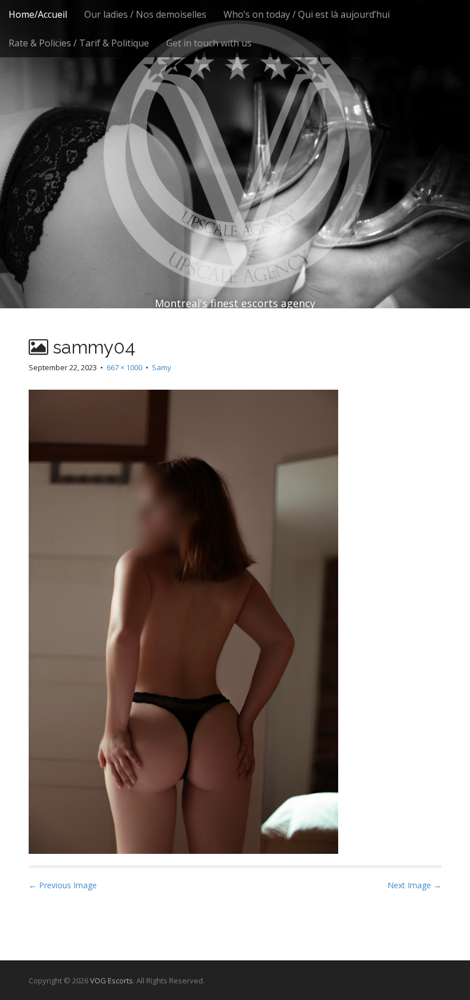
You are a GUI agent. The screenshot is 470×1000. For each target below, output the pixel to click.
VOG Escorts (111, 980)
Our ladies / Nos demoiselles (145, 14)
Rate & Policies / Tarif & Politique (79, 43)
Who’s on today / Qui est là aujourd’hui (307, 14)
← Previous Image (63, 885)
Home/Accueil (38, 14)
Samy (161, 367)
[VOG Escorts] (235, 131)
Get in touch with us (209, 43)
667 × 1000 (124, 367)
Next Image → (414, 885)
